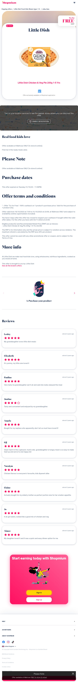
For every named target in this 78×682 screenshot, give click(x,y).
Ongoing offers (7, 9)
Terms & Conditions (8, 662)
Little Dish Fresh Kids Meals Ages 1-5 (27, 9)
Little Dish (45, 9)
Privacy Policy (6, 658)
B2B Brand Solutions (8, 654)
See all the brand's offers (12, 266)
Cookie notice (6, 667)
